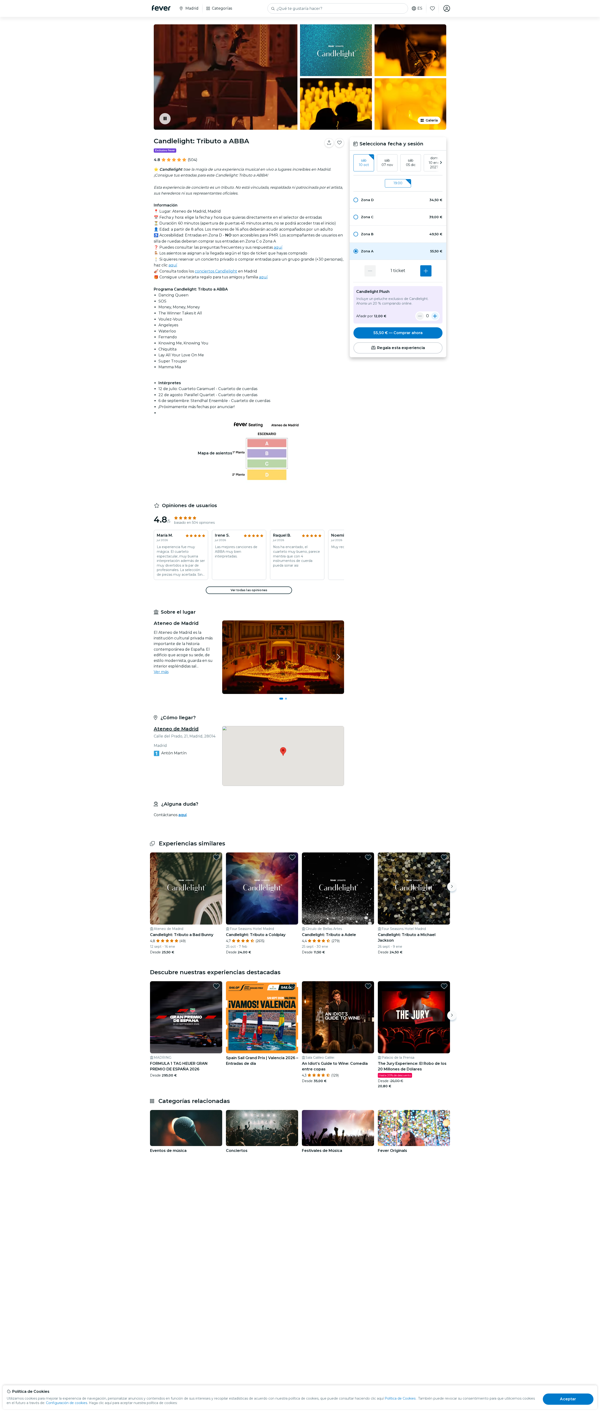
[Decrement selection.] (370, 271)
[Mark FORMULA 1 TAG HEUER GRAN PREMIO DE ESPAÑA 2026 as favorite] (216, 986)
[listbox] (397, 163)
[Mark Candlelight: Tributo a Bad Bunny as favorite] (216, 857)
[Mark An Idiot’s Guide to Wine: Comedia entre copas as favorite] (368, 986)
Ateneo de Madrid (176, 729)
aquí (278, 247)
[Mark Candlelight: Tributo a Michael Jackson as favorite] (444, 857)
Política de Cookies (400, 1398)
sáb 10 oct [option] (364, 162)
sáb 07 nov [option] (387, 162)
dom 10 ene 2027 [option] (434, 162)
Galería (432, 120)
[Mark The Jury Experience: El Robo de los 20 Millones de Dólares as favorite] (444, 986)
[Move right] (452, 886)
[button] (398, 200)
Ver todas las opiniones (249, 590)
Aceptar (568, 1399)
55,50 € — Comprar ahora (398, 333)
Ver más (161, 672)
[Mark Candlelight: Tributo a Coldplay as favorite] (292, 857)
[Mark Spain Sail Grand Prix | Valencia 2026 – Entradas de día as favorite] (292, 986)
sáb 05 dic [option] (411, 162)
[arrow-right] (440, 163)
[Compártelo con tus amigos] (329, 142)
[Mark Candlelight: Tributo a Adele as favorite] (368, 857)
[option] (398, 200)
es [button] (419, 8)
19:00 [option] (398, 183)
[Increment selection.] (425, 271)
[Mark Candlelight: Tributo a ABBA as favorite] (339, 142)
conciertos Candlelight (216, 271)
